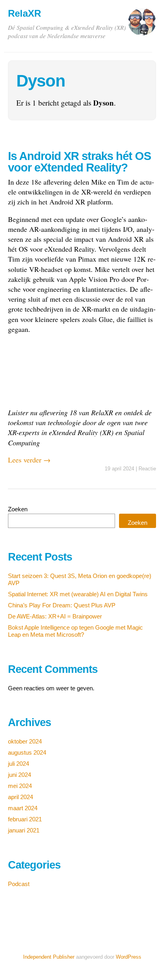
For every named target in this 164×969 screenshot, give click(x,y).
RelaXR (24, 13)
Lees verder (29, 459)
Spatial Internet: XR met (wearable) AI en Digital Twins (78, 594)
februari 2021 (25, 819)
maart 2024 (22, 808)
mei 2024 (20, 785)
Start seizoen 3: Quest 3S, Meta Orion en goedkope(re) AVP (79, 579)
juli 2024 (18, 763)
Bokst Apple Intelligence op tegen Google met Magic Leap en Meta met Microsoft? (75, 631)
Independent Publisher (48, 957)
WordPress (128, 957)
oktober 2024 (25, 741)
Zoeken (17, 509)
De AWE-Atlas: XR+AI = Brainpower (55, 616)
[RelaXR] (142, 25)
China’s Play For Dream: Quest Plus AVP (61, 605)
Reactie (147, 469)
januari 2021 (23, 830)
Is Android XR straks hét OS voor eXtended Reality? (79, 162)
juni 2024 (19, 774)
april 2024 (20, 797)
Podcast (18, 883)
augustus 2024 (27, 752)
